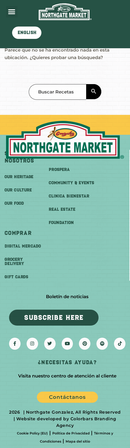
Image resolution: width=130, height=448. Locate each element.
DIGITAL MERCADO (23, 246)
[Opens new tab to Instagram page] (32, 344)
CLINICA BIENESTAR (69, 196)
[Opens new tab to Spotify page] (102, 344)
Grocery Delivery (14, 261)
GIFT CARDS (16, 276)
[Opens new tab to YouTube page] (67, 344)
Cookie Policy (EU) (32, 433)
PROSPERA (59, 169)
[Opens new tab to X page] (50, 344)
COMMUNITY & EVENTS (71, 182)
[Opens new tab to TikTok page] (119, 344)
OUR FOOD (14, 203)
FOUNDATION (61, 222)
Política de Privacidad (71, 433)
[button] (12, 11)
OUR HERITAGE (19, 176)
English (27, 32)
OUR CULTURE (18, 190)
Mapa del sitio (78, 441)
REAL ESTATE (62, 209)
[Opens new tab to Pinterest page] (84, 344)
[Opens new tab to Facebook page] (15, 344)
